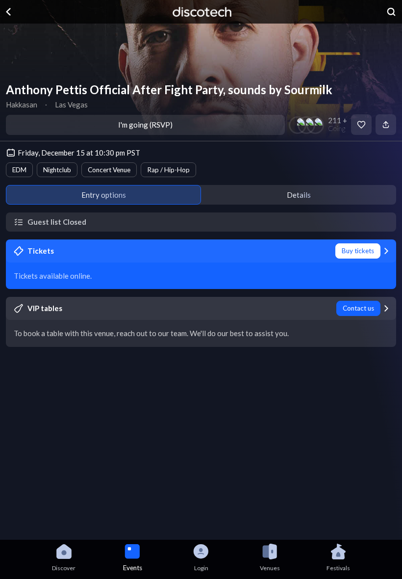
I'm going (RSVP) (145, 124)
